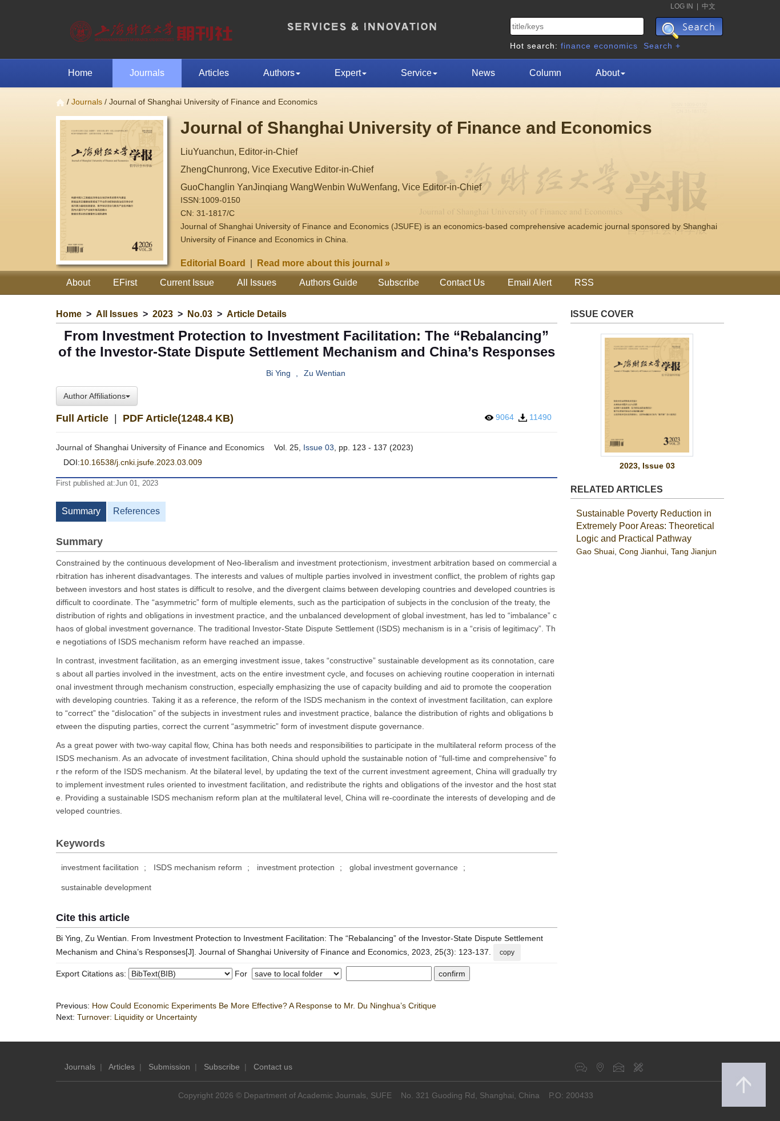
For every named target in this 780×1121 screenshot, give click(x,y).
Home (80, 73)
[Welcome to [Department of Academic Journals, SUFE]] (153, 28)
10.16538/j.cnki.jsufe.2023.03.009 (141, 462)
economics (616, 45)
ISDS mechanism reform (198, 867)
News (483, 73)
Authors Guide (328, 282)
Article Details (257, 314)
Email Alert (530, 282)
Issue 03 (318, 447)
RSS (584, 282)
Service (416, 73)
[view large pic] (647, 395)
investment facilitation (100, 867)
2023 (162, 314)
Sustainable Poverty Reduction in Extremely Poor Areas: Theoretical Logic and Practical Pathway (645, 526)
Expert (348, 73)
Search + (662, 45)
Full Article (82, 418)
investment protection (296, 867)
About (608, 73)
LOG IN (681, 6)
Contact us (273, 1066)
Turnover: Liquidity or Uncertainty (137, 1017)
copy (507, 952)
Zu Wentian (324, 373)
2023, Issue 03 (647, 465)
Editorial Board (213, 263)
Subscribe (398, 282)
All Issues (256, 282)
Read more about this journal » (323, 263)
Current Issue (187, 282)
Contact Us (462, 282)
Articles (214, 73)
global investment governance (403, 867)
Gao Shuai (595, 551)
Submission (169, 1066)
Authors (279, 73)
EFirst (125, 282)
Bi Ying (278, 373)
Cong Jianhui (642, 551)
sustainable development (106, 887)
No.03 (199, 314)
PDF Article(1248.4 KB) (178, 418)
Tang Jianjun (694, 551)
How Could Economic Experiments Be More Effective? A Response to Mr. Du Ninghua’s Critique (264, 1005)
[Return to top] (744, 1085)
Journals (147, 73)
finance (576, 45)
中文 (708, 6)
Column (545, 73)
